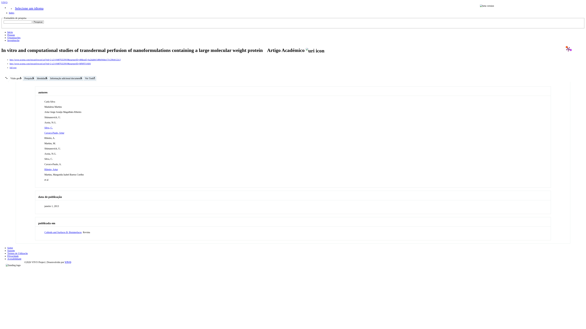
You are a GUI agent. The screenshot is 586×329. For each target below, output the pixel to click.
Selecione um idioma (29, 8)
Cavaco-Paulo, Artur (54, 133)
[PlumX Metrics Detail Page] (568, 49)
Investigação (13, 40)
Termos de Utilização (17, 253)
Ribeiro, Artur (51, 169)
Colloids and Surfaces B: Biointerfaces (63, 232)
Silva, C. (48, 127)
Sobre (10, 248)
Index (11, 13)
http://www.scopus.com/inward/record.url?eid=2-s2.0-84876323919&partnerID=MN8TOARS (50, 64)
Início (10, 32)
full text (13, 68)
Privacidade (13, 256)
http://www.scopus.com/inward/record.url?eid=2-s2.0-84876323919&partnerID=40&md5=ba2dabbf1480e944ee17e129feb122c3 (65, 60)
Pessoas (11, 35)
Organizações (13, 37)
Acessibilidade (14, 259)
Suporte (11, 250)
